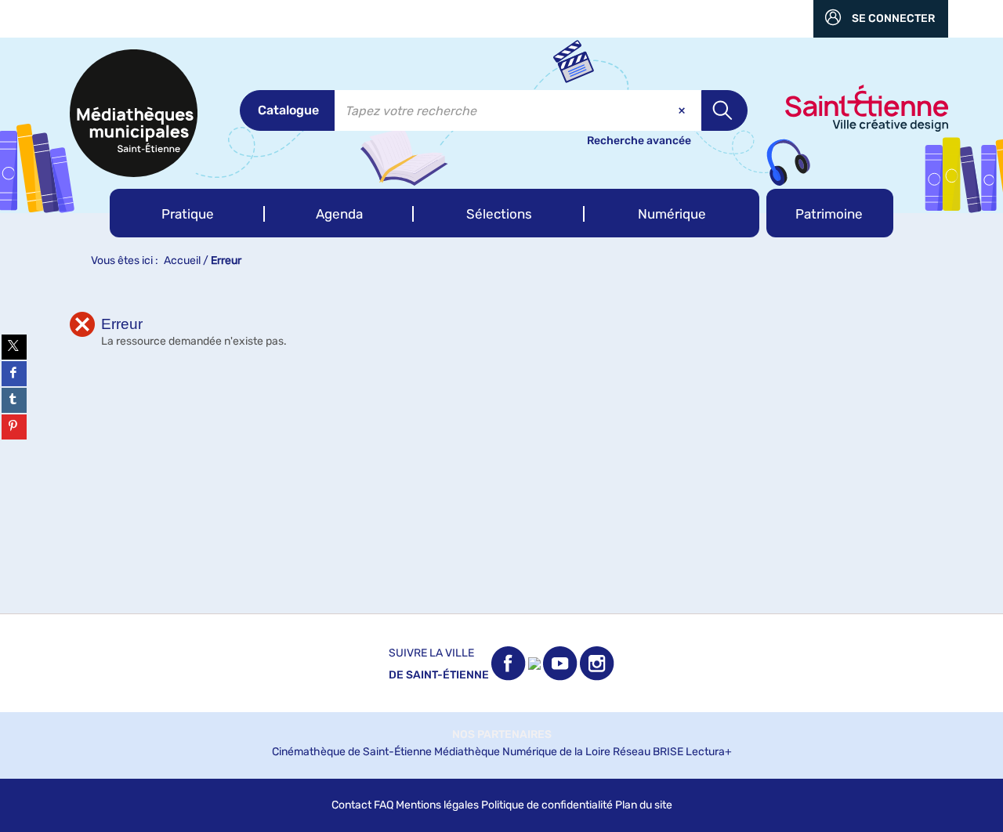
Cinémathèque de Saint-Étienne (352, 751)
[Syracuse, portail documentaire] (133, 113)
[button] (187, 213)
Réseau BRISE (648, 751)
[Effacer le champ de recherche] (683, 110)
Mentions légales (437, 805)
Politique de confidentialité (547, 805)
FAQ (383, 805)
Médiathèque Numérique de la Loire (522, 751)
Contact (351, 805)
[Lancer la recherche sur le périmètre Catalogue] (724, 110)
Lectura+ (709, 751)
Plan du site (643, 805)
